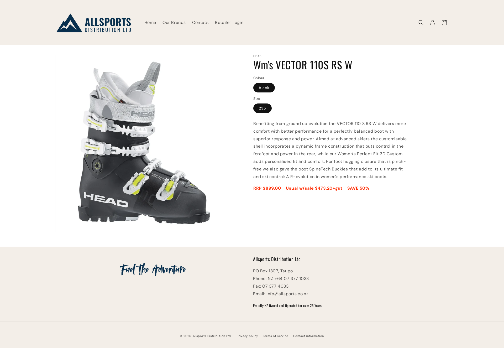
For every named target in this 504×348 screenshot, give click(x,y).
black (264, 87)
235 (262, 108)
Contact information (308, 335)
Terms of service (275, 335)
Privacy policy (247, 335)
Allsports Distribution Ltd (212, 336)
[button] (421, 22)
